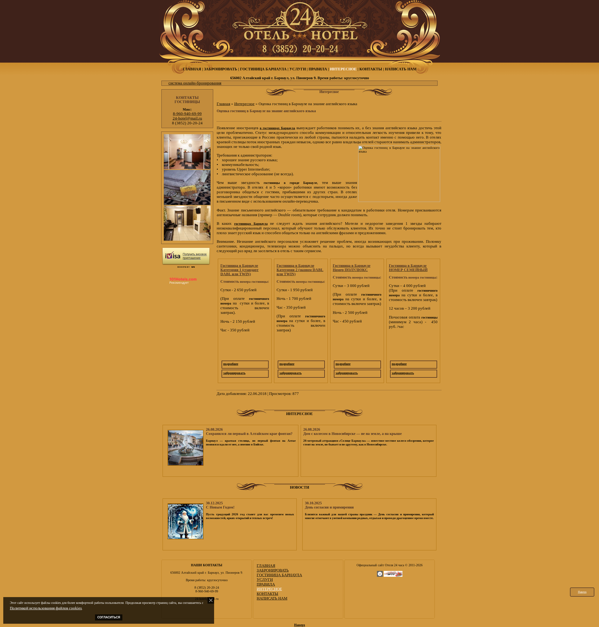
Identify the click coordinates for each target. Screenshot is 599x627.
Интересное (244, 104)
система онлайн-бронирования (194, 83)
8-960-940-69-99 (187, 113)
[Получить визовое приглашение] (186, 256)
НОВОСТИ (299, 487)
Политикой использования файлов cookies (46, 608)
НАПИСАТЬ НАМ (400, 69)
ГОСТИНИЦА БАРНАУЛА (263, 69)
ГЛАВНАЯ (192, 69)
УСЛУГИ (297, 69)
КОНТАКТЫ (370, 69)
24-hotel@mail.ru (187, 118)
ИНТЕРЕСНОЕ (343, 69)
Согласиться (108, 617)
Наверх (582, 592)
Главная (223, 104)
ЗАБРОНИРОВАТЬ (220, 69)
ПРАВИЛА (318, 69)
